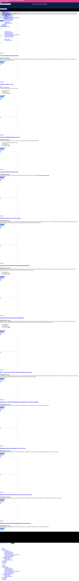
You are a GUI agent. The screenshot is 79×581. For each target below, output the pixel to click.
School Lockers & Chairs (9, 555)
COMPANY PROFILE (4, 1)
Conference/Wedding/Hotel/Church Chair (10, 137)
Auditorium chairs (8, 551)
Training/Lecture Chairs (9, 552)
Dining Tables (4, 8)
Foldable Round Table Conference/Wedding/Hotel (12, 317)
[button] (2, 62)
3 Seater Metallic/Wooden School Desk (9, 55)
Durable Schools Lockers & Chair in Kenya (10, 218)
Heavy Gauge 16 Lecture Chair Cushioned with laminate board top (16, 372)
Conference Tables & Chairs (6, 84)
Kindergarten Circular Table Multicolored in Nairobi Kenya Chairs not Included (19, 402)
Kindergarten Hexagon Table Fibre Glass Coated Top (12, 448)
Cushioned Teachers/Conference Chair (9, 171)
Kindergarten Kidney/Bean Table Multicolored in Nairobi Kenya (15, 523)
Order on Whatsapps (5, 87)
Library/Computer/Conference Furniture (12, 554)
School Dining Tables (9, 16)
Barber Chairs (4, 7)
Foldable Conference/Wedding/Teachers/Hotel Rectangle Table (14, 265)
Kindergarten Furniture (6, 10)
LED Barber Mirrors (8, 559)
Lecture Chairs (5, 11)
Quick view (2, 63)
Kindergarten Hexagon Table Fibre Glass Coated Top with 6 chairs (16, 494)
